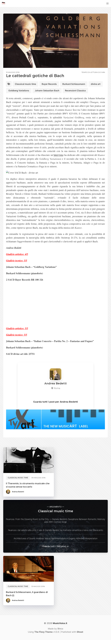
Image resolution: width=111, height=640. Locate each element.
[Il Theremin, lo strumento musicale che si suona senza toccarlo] (28, 460)
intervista (58, 155)
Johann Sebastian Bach (47, 90)
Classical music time (25, 84)
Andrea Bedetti (18, 492)
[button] (107, 3)
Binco (60, 628)
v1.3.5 (46, 632)
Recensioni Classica (75, 90)
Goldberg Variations (18, 90)
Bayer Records (49, 84)
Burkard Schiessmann (73, 84)
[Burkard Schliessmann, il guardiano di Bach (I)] (28, 569)
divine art (95, 84)
